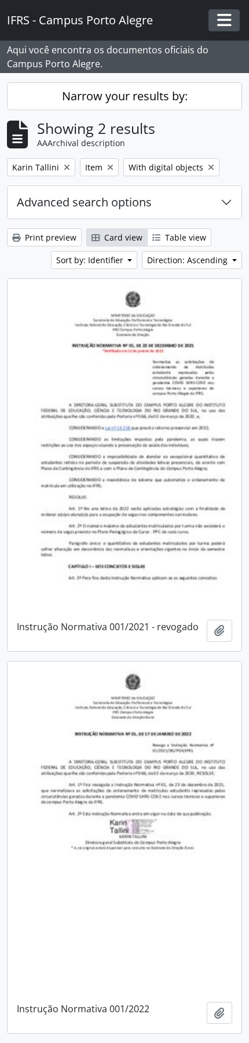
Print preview (49, 237)
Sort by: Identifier (91, 260)
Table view (184, 237)
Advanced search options (84, 202)
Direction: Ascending (188, 260)
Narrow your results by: (125, 96)
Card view (122, 237)
